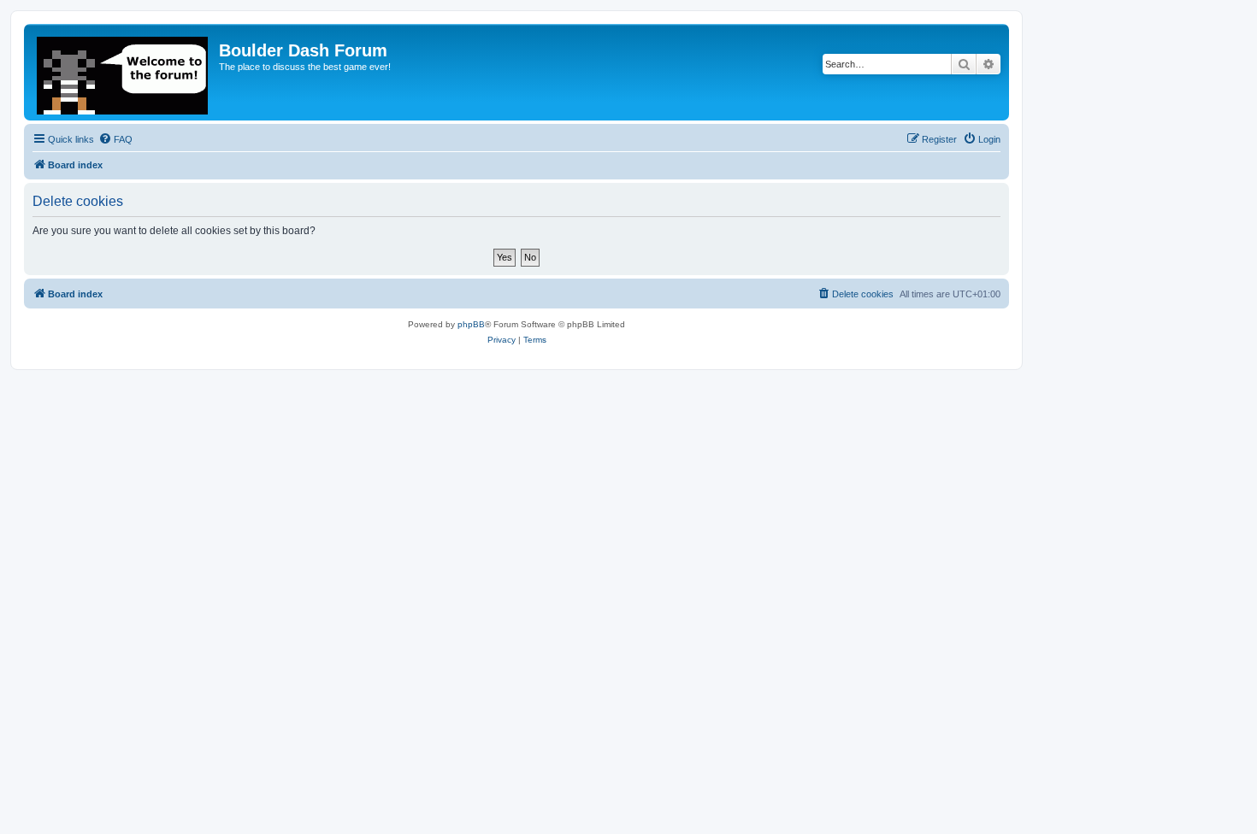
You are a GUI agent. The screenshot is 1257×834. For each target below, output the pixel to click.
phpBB (471, 324)
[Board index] (123, 72)
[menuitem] (115, 139)
